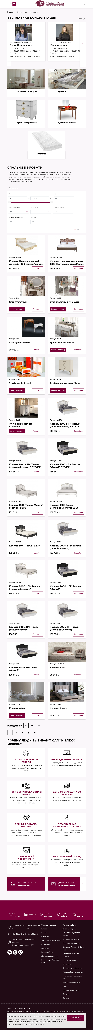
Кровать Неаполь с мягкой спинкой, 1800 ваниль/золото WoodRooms (25, 264)
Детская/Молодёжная (51, 940)
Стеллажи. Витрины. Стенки (71, 955)
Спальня (45, 936)
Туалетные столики (67, 123)
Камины (66, 998)
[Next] (83, 44)
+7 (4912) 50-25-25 (19, 48)
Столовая (45, 944)
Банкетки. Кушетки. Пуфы (71, 934)
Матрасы (41, 154)
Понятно (75, 1018)
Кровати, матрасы (71, 939)
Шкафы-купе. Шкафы (72, 968)
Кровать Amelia (58, 708)
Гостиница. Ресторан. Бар (50, 961)
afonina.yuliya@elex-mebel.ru (64, 56)
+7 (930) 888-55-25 (34, 927)
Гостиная (45, 933)
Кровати (62, 91)
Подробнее (38, 268)
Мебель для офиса (71, 990)
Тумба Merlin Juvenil (20, 383)
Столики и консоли (71, 943)
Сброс (78, 229)
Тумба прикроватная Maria (65, 383)
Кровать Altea (17, 708)
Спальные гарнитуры (27, 91)
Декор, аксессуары (71, 982)
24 (26, 725)
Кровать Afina (58, 667)
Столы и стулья (69, 960)
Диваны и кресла (70, 929)
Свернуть (82, 19)
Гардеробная (47, 952)
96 (39, 725)
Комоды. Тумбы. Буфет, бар (73, 948)
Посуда (66, 994)
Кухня (44, 929)
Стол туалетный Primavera (64, 302)
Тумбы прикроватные (27, 123)
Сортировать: (13, 188)
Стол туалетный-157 (20, 342)
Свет (65, 986)
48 (32, 725)
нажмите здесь (38, 1024)
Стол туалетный (18, 302)
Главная (10, 12)
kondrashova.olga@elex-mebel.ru (25, 56)
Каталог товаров (23, 12)
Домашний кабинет (49, 956)
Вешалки (67, 964)
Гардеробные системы (73, 972)
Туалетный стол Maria (62, 342)
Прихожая (45, 948)
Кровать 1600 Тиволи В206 (24, 545)
